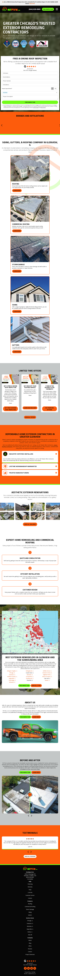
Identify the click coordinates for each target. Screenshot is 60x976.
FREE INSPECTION (48, 9)
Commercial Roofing (30, 906)
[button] (2, 125)
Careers (30, 951)
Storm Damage (30, 909)
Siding (30, 912)
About (30, 940)
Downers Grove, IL (47, 673)
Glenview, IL (30, 674)
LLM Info (30, 892)
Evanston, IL (12, 674)
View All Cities (36, 685)
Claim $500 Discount (30, 408)
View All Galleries (30, 524)
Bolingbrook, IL (30, 671)
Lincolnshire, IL (30, 676)
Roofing (30, 903)
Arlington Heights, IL (12, 671)
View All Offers (30, 417)
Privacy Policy (43, 107)
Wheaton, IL (12, 682)
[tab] (30, 454)
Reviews (30, 949)
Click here (32, 3)
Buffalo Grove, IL (47, 671)
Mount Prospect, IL (47, 676)
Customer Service (30, 895)
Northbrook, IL (30, 678)
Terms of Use (35, 107)
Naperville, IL (12, 678)
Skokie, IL (47, 680)
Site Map (33, 972)
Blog (30, 943)
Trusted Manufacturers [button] (19, 473)
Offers (30, 946)
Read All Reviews (30, 856)
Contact (30, 898)
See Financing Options (49, 409)
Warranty (30, 887)
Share (10, 403)
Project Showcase (30, 954)
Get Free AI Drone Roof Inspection (10, 409)
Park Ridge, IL (12, 680)
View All (30, 934)
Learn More (36, 717)
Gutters (30, 915)
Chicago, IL (12, 673)
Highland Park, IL (47, 674)
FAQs (30, 889)
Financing (30, 884)
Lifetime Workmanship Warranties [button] (23, 466)
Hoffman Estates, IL (12, 676)
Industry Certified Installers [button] (21, 454)
